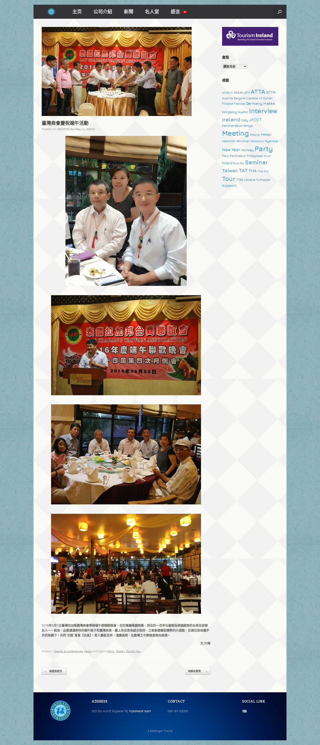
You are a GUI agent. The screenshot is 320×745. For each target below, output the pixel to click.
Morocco (257, 141)
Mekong (255, 134)
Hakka (269, 103)
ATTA (258, 91)
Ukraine (249, 180)
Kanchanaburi (232, 125)
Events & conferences (68, 651)
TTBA (239, 180)
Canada (252, 98)
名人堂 (152, 11)
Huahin (243, 112)
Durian (268, 98)
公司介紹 (102, 11)
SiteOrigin (156, 731)
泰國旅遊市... (54, 671)
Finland (227, 103)
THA (253, 170)
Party (111, 651)
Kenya (248, 125)
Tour (228, 178)
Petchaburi (238, 156)
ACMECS (227, 92)
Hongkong (229, 112)
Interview (263, 111)
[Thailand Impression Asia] (51, 12)
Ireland (231, 119)
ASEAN (238, 92)
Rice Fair (238, 163)
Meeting (235, 133)
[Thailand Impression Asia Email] (245, 711)
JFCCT (255, 120)
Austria (227, 98)
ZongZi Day (133, 651)
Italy (244, 120)
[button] (280, 12)
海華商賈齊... (198, 671)
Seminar (256, 162)
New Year (231, 149)
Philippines (255, 156)
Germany (254, 103)
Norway (247, 150)
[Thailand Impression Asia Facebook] (243, 711)
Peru (225, 156)
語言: (177, 11)
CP (260, 98)
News (87, 651)
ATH (247, 92)
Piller (267, 156)
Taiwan (120, 651)
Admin (90, 129)
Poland (227, 163)
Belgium (240, 98)
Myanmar (271, 141)
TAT (243, 170)
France (239, 103)
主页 (77, 11)
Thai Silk (262, 171)
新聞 (128, 11)
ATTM (271, 92)
